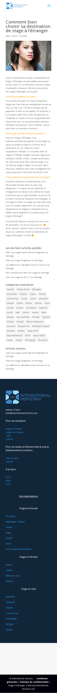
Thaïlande (10, 602)
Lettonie (26, 312)
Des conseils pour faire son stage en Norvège (27, 272)
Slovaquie (11, 331)
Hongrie (20, 308)
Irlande (10, 312)
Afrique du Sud (23, 289)
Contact (9, 439)
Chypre (33, 294)
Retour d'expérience (35, 321)
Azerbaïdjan (12, 294)
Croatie (24, 298)
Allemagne (36, 289)
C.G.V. (8, 484)
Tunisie (9, 570)
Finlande (38, 303)
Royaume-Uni (23, 326)
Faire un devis (12, 458)
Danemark (43, 298)
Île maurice (42, 340)
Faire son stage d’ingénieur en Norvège (24, 260)
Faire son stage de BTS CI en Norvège (24, 277)
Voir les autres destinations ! (19, 549)
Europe (29, 303)
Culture (33, 298)
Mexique (10, 317)
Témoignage (30, 340)
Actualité (10, 289)
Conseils (23, 36)
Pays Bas (46, 317)
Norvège (35, 317)
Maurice (9, 581)
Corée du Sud (12, 298)
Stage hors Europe (14, 432)
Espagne (10, 303)
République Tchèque (40, 326)
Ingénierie (43, 308)
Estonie (20, 303)
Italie (18, 312)
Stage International (14, 335)
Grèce (47, 303)
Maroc (9, 564)
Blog (8, 480)
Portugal (20, 321)
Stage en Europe (13, 428)
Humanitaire (31, 308)
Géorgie (10, 308)
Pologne (10, 321)
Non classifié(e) (23, 317)
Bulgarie (23, 294)
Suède (27, 335)
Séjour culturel (39, 335)
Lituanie (35, 312)
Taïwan (10, 340)
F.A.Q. (8, 477)
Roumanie (11, 326)
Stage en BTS (33, 331)
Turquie (19, 340)
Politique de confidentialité (34, 682)
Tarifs (8, 435)
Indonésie (10, 596)
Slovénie (21, 331)
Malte (44, 312)
